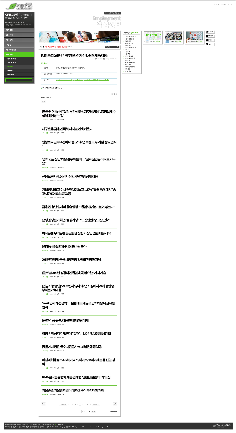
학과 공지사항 (11, 59)
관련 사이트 (10, 74)
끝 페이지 (95, 404)
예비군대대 (128, 71)
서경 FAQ (127, 54)
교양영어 (127, 60)
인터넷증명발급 (129, 56)
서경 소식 (127, 49)
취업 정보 (10, 66)
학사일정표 (128, 45)
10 (87, 404)
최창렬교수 (44, 63)
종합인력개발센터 (130, 62)
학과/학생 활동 (11, 50)
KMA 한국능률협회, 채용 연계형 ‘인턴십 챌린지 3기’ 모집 (76, 377)
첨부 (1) (48, 97)
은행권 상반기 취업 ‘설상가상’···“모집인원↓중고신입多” (75, 220)
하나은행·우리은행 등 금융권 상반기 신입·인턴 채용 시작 (76, 233)
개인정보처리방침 (35, 424)
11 (90, 404)
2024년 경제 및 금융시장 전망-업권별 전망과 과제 (71, 259)
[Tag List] (114, 411)
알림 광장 (9, 54)
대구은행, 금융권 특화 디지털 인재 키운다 (67, 129)
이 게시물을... (113, 94)
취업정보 (210, 35)
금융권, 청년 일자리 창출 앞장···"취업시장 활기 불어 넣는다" (78, 207)
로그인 (230, 4)
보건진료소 (128, 64)
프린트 (107, 47)
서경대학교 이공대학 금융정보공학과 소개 (16, 424)
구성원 (8, 45)
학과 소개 (9, 30)
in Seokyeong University (112, 40)
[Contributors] (111, 411)
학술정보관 (128, 41)
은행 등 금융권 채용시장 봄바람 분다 (64, 246)
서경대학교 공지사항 (130, 47)
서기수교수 (45, 119)
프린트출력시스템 (130, 58)
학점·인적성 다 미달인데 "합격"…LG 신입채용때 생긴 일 (76, 333)
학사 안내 (9, 40)
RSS (118, 47)
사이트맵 (223, 4)
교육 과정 (9, 35)
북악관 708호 (40, 427)
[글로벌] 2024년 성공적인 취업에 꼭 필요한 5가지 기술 (74, 273)
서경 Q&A (127, 51)
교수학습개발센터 (130, 66)
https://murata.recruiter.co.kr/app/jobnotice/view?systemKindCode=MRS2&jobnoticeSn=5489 (82, 80)
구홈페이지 (60, 424)
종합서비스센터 (129, 43)
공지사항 (210, 31)
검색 (93, 411)
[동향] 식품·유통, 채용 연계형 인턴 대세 (65, 320)
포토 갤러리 (10, 70)
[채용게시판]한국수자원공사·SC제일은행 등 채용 (72, 347)
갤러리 (210, 40)
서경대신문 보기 (129, 39)
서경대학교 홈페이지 (130, 36)
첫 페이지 (63, 404)
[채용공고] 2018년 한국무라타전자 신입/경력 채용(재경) (74, 55)
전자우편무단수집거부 (48, 424)
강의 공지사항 (11, 63)
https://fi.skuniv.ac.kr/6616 (112, 63)
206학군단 (127, 69)
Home (106, 13)
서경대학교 (19, 6)
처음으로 (216, 4)
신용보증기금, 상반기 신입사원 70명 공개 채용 (69, 176)
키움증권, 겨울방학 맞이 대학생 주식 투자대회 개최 (73, 390)
